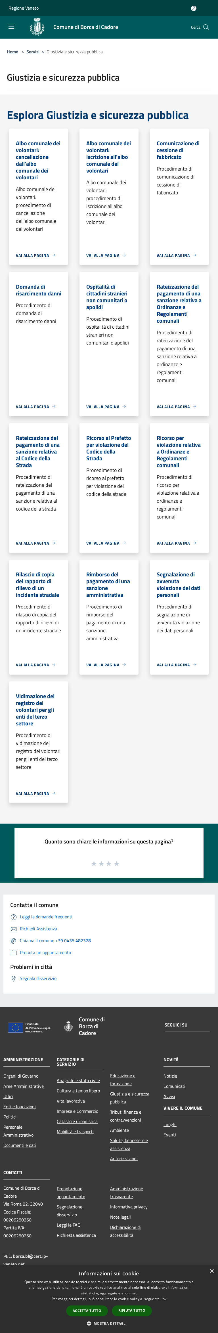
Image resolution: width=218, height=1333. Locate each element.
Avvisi (169, 1096)
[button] (109, 1323)
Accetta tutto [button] (87, 1310)
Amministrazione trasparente (126, 1192)
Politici (9, 1116)
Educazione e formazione (122, 1079)
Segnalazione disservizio (69, 1210)
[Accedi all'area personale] (194, 8)
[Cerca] (206, 27)
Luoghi (170, 1124)
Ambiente (119, 1130)
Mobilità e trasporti (75, 1131)
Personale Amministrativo (18, 1131)
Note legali (120, 1217)
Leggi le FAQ (69, 1224)
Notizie (170, 1075)
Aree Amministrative (23, 1086)
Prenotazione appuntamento (71, 1192)
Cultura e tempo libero (78, 1090)
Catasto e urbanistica (77, 1121)
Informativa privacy (129, 1206)
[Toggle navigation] (11, 26)
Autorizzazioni (124, 1158)
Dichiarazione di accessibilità (125, 1231)
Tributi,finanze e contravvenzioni (125, 1116)
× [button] (211, 1271)
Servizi (32, 51)
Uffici (8, 1096)
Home (12, 51)
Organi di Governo (20, 1075)
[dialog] (109, 1299)
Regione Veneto (24, 8)
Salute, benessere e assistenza (129, 1144)
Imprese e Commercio (77, 1111)
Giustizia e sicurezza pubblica (129, 1097)
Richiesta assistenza (76, 1235)
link (163, 1298)
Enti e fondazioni (19, 1106)
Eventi (170, 1134)
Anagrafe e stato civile (78, 1080)
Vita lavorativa (71, 1100)
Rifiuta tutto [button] (131, 1310)
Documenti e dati (19, 1145)
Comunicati (174, 1086)
